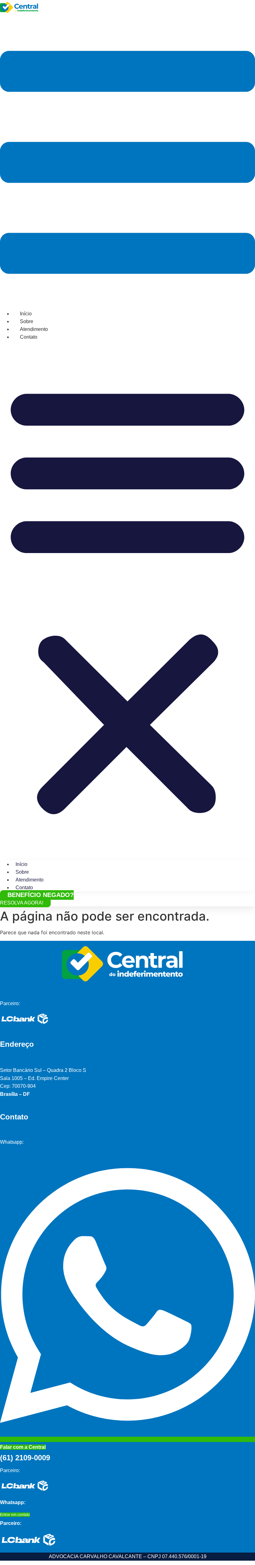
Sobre (26, 321)
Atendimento (34, 329)
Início (26, 313)
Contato (28, 337)
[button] (127, 597)
